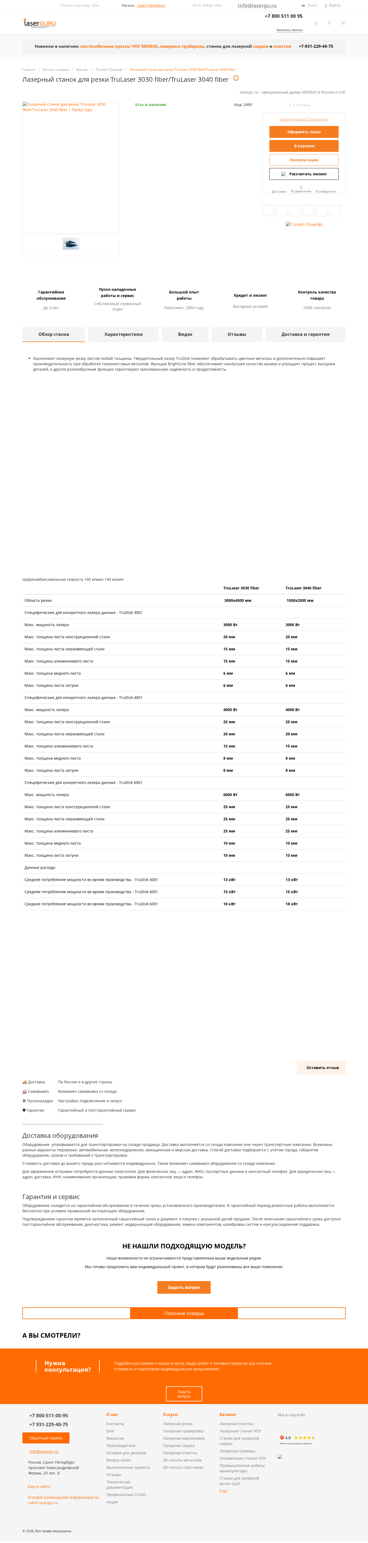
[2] (269, 105)
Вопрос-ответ (118, 1460)
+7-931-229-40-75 (316, 46)
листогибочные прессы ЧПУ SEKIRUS (118, 46)
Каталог (228, 1414)
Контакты (115, 1423)
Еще (223, 1490)
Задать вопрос (184, 1394)
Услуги (170, 1414)
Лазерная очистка (180, 1452)
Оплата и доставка (75, 5)
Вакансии (115, 1438)
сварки (260, 46)
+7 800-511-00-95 (48, 1415)
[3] (274, 105)
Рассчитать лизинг (308, 173)
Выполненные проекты (128, 1467)
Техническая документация (119, 1484)
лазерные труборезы (181, 46)
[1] (264, 105)
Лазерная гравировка (183, 1430)
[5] (284, 105)
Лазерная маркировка (183, 1438)
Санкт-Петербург (151, 5)
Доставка (279, 191)
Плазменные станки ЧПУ (243, 1458)
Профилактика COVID (126, 1494)
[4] (279, 105)
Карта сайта (39, 1486)
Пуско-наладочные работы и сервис (117, 292)
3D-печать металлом (182, 1460)
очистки (282, 46)
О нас (112, 1414)
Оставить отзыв (323, 1067)
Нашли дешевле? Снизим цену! (304, 119)
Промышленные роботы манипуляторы (242, 1468)
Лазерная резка (178, 1423)
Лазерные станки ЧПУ (240, 1430)
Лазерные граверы (237, 1450)
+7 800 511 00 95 (284, 16)
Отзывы (113, 1474)
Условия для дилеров (126, 1452)
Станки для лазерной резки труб (239, 1481)
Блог (95, 5)
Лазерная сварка (179, 1445)
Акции (112, 1501)
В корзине (304, 145)
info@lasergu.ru (257, 5)
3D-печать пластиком (183, 1467)
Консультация (304, 159)
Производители (121, 1445)
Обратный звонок (46, 1437)
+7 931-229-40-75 (48, 1424)
